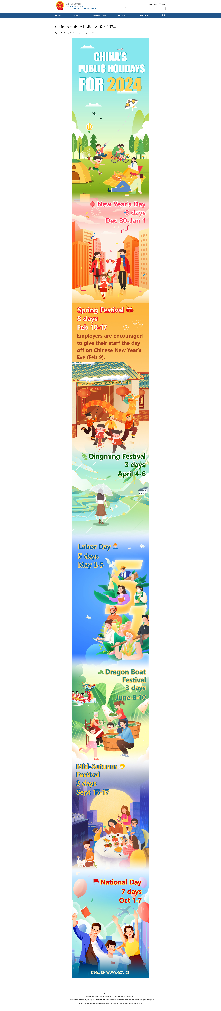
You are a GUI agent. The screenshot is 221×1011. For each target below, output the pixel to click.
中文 (164, 15)
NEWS (76, 15)
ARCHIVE (144, 15)
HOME (58, 15)
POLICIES (123, 15)
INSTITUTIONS (99, 15)
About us (118, 993)
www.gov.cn (111, 993)
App (150, 4)
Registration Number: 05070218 (123, 996)
